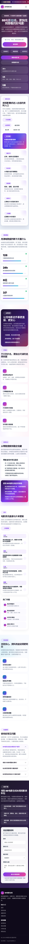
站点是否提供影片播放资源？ (11, 768)
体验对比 (3, 931)
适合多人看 (16, 130)
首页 (2, 907)
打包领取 (8, 119)
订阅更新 (6, 528)
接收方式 (5, 846)
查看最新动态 (15, 62)
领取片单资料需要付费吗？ (10, 762)
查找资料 (15, 44)
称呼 (4, 839)
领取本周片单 (15, 57)
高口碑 (7, 130)
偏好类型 (5, 854)
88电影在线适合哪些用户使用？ (11, 746)
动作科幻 (24, 51)
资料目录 (3, 910)
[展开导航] (26, 6)
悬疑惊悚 (15, 51)
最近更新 (17, 125)
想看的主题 (6, 862)
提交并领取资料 (15, 874)
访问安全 (3, 923)
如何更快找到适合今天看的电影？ (12, 774)
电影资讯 (3, 913)
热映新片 (5, 51)
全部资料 (7, 125)
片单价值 (3, 928)
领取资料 (3, 916)
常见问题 (3, 926)
